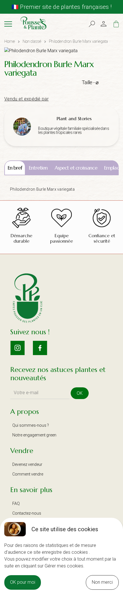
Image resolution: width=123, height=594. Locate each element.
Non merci (102, 582)
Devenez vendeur (27, 464)
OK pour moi (22, 582)
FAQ (16, 503)
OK (80, 393)
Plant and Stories (74, 118)
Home (9, 41)
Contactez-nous (26, 513)
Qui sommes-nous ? (30, 425)
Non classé (32, 41)
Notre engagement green (34, 435)
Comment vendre (27, 474)
